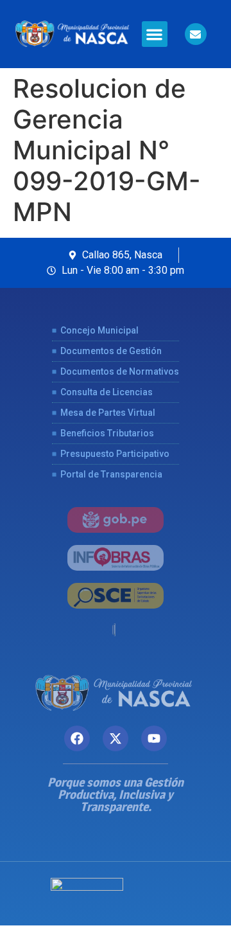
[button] (155, 34)
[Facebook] (77, 738)
